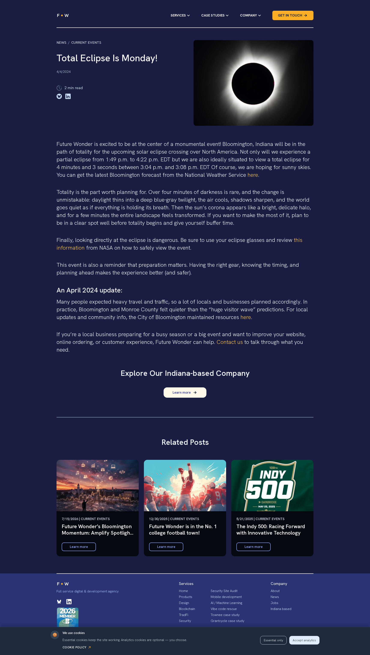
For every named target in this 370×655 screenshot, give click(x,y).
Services (178, 15)
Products (185, 597)
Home (183, 591)
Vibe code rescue (224, 609)
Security (185, 621)
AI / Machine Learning (226, 603)
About (275, 591)
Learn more (79, 546)
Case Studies (213, 15)
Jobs (274, 603)
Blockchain (187, 609)
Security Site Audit (224, 591)
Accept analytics (304, 640)
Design (184, 603)
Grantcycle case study (227, 621)
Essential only (273, 640)
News (61, 42)
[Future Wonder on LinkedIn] (69, 601)
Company (248, 15)
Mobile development (226, 597)
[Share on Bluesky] (59, 96)
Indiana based (281, 609)
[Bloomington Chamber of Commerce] (67, 618)
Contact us (230, 342)
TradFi (183, 615)
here (253, 174)
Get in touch (290, 15)
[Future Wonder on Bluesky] (59, 602)
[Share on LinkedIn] (68, 96)
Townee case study (225, 615)
